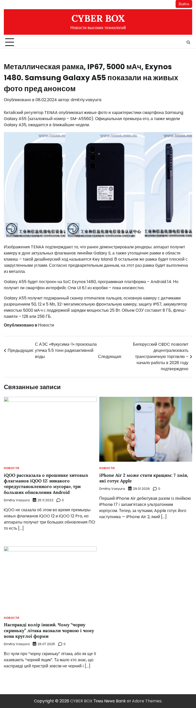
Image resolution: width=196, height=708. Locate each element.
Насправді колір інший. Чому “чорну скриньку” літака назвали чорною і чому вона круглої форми (49, 630)
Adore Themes (147, 701)
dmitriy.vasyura (86, 100)
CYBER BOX (98, 18)
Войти (184, 4)
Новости (46, 325)
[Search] (188, 42)
